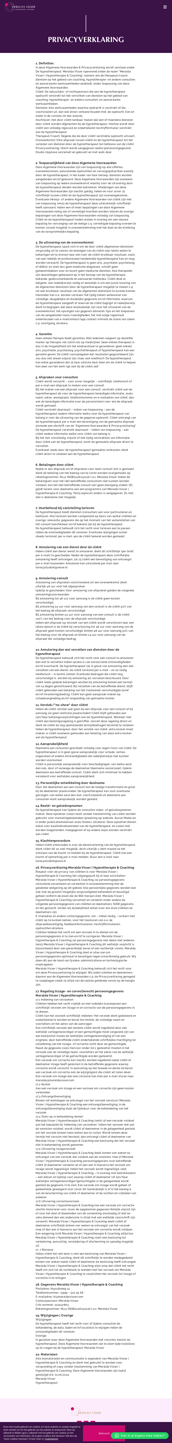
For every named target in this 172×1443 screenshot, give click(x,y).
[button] (140, 1435)
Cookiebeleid (51, 1439)
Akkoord (104, 1433)
